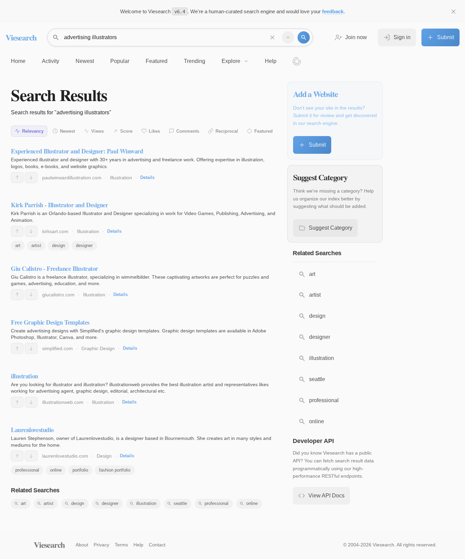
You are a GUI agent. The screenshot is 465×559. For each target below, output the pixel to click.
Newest (67, 131)
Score (126, 131)
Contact (157, 544)
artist (36, 245)
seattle (180, 503)
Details (147, 177)
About (82, 544)
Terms (121, 544)
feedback (332, 11)
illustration (146, 503)
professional (27, 470)
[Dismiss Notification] (453, 11)
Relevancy (33, 131)
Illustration (121, 177)
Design (104, 456)
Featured (263, 131)
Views (97, 131)
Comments (187, 131)
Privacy (101, 544)
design (58, 245)
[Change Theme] (296, 61)
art (17, 245)
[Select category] (288, 37)
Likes (154, 131)
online (56, 470)
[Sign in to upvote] (17, 177)
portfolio (80, 470)
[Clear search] (272, 37)
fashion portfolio (114, 470)
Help (138, 544)
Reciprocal (226, 131)
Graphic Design (98, 348)
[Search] (304, 37)
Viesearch (20, 37)
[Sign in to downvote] (31, 177)
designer (84, 245)
